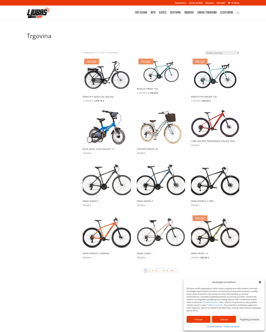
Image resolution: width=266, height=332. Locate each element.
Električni (226, 13)
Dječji (162, 13)
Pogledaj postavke (249, 319)
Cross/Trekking (207, 13)
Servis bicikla (196, 3)
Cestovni (175, 13)
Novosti (210, 3)
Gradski (189, 13)
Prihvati (198, 319)
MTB (153, 13)
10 (171, 270)
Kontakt (221, 3)
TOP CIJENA (141, 13)
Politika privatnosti (215, 305)
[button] (259, 282)
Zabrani (224, 319)
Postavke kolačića (210, 302)
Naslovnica (180, 3)
